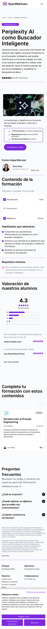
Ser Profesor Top (29, 579)
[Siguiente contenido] (43, 404)
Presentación (11, 208)
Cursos (10, 17)
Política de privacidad (36, 592)
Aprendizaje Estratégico (32, 569)
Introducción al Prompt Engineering (17, 420)
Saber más (35, 170)
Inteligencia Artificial (20, 17)
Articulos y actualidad (9, 584)
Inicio (4, 17)
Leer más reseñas (11, 362)
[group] (23, 404)
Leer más (5, 556)
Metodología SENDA (8, 569)
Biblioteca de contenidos (10, 582)
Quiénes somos (7, 579)
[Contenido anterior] (39, 404)
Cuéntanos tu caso (15, 147)
